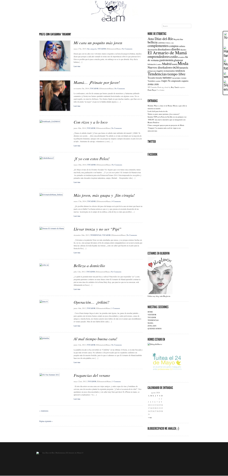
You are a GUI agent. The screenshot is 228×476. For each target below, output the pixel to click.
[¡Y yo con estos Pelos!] (46, 158)
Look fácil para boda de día (158, 111)
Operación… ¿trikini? (91, 302)
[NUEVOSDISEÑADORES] (59, 26)
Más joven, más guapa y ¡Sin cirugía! (104, 195)
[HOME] (41, 26)
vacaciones (176, 78)
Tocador (152, 77)
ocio (176, 67)
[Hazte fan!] (225, 52)
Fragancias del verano (92, 375)
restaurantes (169, 70)
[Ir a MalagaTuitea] (167, 377)
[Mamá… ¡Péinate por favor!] (55, 110)
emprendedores (159, 56)
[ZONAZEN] (128, 26)
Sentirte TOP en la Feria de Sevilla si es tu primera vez (167, 117)
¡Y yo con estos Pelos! (92, 158)
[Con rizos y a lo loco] (49, 121)
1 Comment (116, 308)
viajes (164, 80)
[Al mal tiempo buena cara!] (44, 338)
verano (183, 78)
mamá (174, 64)
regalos (159, 70)
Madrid (166, 64)
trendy (159, 77)
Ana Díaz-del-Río (160, 38)
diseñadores (164, 49)
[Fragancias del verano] (49, 374)
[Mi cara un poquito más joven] (55, 71)
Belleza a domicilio (89, 265)
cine (172, 43)
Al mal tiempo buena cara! (95, 338)
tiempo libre (176, 73)
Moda (183, 63)
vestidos (158, 81)
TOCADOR (102, 49)
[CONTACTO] (143, 26)
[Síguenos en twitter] (225, 86)
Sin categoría (92, 49)
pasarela (184, 67)
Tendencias (157, 74)
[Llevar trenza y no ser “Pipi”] (51, 228)
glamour (178, 60)
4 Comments (116, 201)
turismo (167, 77)
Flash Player (152, 90)
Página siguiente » (46, 421)
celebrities (161, 43)
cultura (182, 46)
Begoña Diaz (178, 39)
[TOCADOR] (114, 26)
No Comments (127, 49)
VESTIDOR (152, 314)
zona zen (153, 84)
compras (174, 46)
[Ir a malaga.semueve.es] (155, 344)
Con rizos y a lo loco (90, 122)
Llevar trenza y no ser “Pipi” (97, 229)
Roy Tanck (175, 87)
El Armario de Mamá (167, 52)
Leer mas (77, 66)
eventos (181, 57)
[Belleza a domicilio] (44, 265)
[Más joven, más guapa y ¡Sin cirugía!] (51, 194)
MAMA (150, 323)
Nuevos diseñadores (160, 67)
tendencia (180, 70)
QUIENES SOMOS (154, 328)
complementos (158, 45)
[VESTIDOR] (100, 26)
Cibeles (167, 43)
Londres (159, 64)
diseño (175, 49)
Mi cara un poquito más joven (98, 42)
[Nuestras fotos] (225, 65)
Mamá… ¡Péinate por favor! (97, 82)
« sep (150, 417)
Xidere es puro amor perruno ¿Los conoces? (163, 114)
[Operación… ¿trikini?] (43, 301)
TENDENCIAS (95, 235)
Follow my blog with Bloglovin (159, 296)
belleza (152, 42)
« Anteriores (43, 411)
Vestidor (151, 81)
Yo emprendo (174, 80)
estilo (174, 56)
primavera (152, 70)
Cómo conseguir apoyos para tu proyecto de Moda (166, 125)
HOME (150, 312)
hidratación (152, 64)
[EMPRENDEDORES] (82, 26)
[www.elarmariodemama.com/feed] (225, 75)
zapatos (184, 80)
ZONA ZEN (152, 326)
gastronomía (166, 60)
